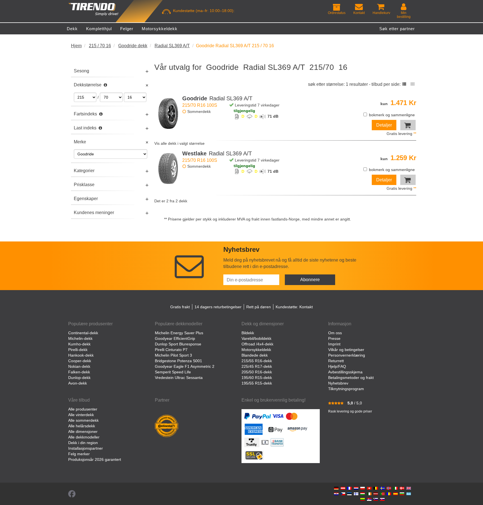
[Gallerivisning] (412, 84)
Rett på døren (258, 307)
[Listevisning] (404, 84)
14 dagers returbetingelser (218, 307)
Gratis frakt (180, 307)
